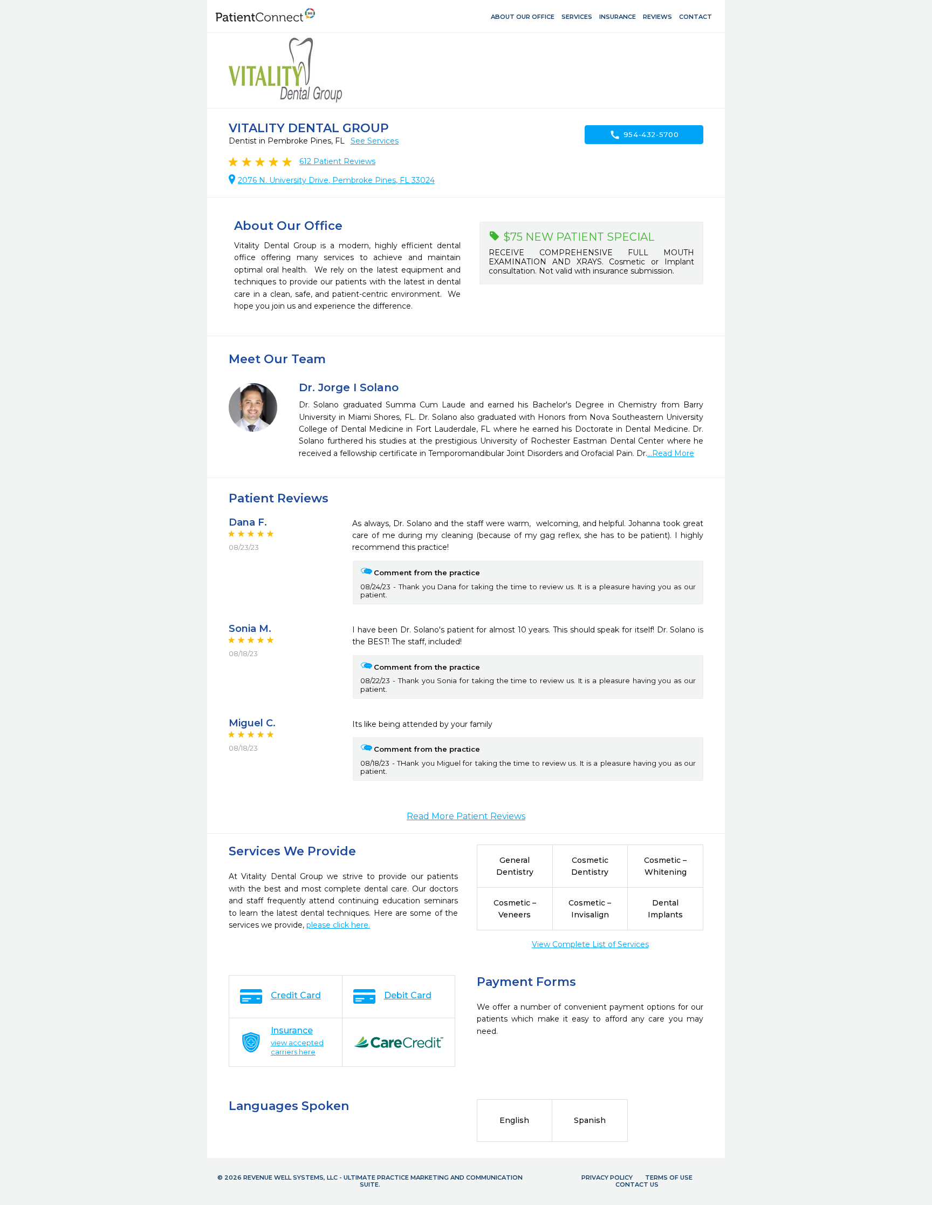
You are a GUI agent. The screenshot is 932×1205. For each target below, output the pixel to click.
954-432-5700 (644, 135)
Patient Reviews (337, 161)
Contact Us (637, 1184)
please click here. (338, 925)
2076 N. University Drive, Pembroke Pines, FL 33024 (336, 180)
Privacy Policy (607, 1177)
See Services (375, 141)
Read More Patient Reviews (466, 816)
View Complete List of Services (590, 944)
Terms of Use (669, 1177)
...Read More (670, 453)
